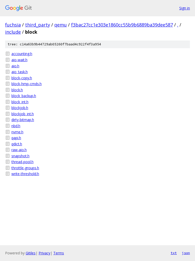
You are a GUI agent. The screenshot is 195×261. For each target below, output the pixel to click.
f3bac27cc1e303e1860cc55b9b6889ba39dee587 (122, 25)
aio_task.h (19, 71)
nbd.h (15, 125)
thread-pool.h (22, 161)
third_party (37, 25)
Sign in (184, 8)
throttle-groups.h (25, 167)
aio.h (15, 65)
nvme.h (17, 131)
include (13, 32)
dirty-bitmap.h (22, 119)
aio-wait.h (19, 59)
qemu (60, 25)
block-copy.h (21, 77)
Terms (58, 253)
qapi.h (16, 137)
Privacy (44, 253)
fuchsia (13, 25)
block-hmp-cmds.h (26, 83)
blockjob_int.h (22, 113)
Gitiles (31, 253)
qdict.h (16, 143)
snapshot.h (20, 155)
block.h (17, 89)
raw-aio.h (19, 149)
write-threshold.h (25, 173)
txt (174, 253)
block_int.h (19, 101)
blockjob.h (19, 107)
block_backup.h (23, 95)
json (186, 253)
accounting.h (21, 53)
